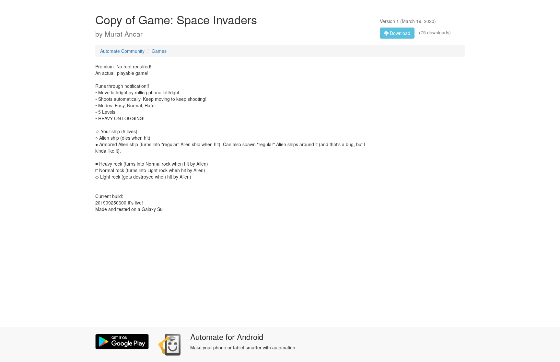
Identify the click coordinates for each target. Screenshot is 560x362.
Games (159, 51)
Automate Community (122, 51)
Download (399, 33)
